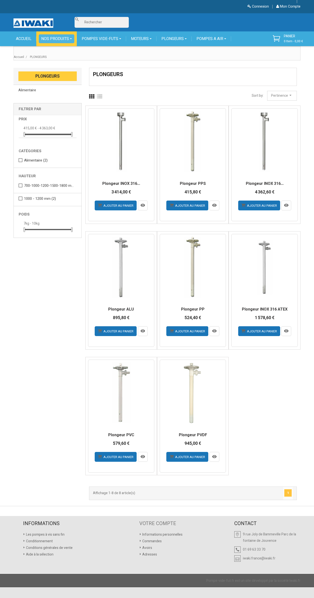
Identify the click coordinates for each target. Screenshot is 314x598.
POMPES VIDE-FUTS (100, 39)
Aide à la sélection (39, 554)
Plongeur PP (193, 309)
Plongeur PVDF (193, 435)
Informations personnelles (162, 534)
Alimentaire (27, 90)
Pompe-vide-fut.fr (220, 580)
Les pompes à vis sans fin (45, 534)
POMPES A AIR (210, 39)
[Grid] (91, 97)
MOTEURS (140, 39)
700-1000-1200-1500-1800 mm (49, 185)
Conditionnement (39, 541)
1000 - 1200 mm (40, 198)
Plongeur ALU (121, 309)
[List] (99, 97)
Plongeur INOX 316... (121, 184)
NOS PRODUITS (55, 39)
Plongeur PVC (121, 435)
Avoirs (147, 547)
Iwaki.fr (295, 580)
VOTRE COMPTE (157, 523)
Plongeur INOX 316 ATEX (265, 309)
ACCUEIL (23, 39)
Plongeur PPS (193, 184)
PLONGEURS (173, 39)
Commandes (152, 541)
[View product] (143, 205)
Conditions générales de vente (49, 547)
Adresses (149, 554)
